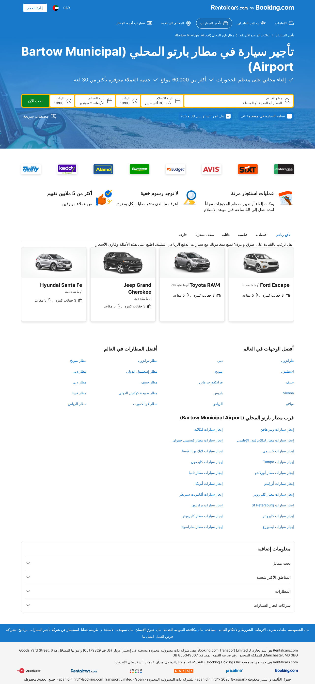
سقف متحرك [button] (204, 234)
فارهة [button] (183, 234)
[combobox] (235, 103)
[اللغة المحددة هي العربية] (55, 7)
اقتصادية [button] (261, 234)
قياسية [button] (243, 234)
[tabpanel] (157, 285)
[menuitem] (284, 23)
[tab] (282, 234)
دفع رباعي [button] (282, 234)
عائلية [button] (226, 234)
